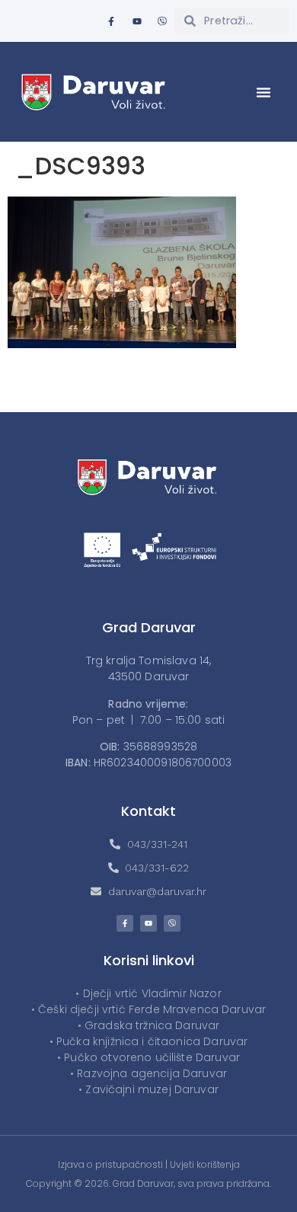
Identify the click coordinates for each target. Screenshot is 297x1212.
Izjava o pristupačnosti (110, 1164)
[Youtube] (137, 21)
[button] (263, 92)
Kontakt (148, 810)
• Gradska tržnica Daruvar (149, 1025)
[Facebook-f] (111, 21)
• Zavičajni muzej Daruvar (148, 1089)
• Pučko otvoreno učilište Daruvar (148, 1057)
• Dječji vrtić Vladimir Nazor (148, 993)
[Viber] (162, 21)
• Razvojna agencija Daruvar (148, 1073)
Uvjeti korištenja (205, 1164)
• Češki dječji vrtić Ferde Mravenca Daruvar (148, 1009)
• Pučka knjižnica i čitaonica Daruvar (149, 1041)
